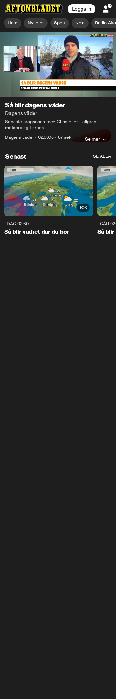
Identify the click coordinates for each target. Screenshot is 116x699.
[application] (58, 64)
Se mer (92, 139)
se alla (102, 156)
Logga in (81, 9)
